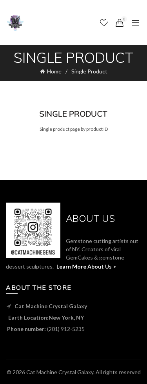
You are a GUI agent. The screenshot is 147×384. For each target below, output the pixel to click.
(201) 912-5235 (66, 328)
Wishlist (109, 19)
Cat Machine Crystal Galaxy (59, 372)
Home (54, 71)
